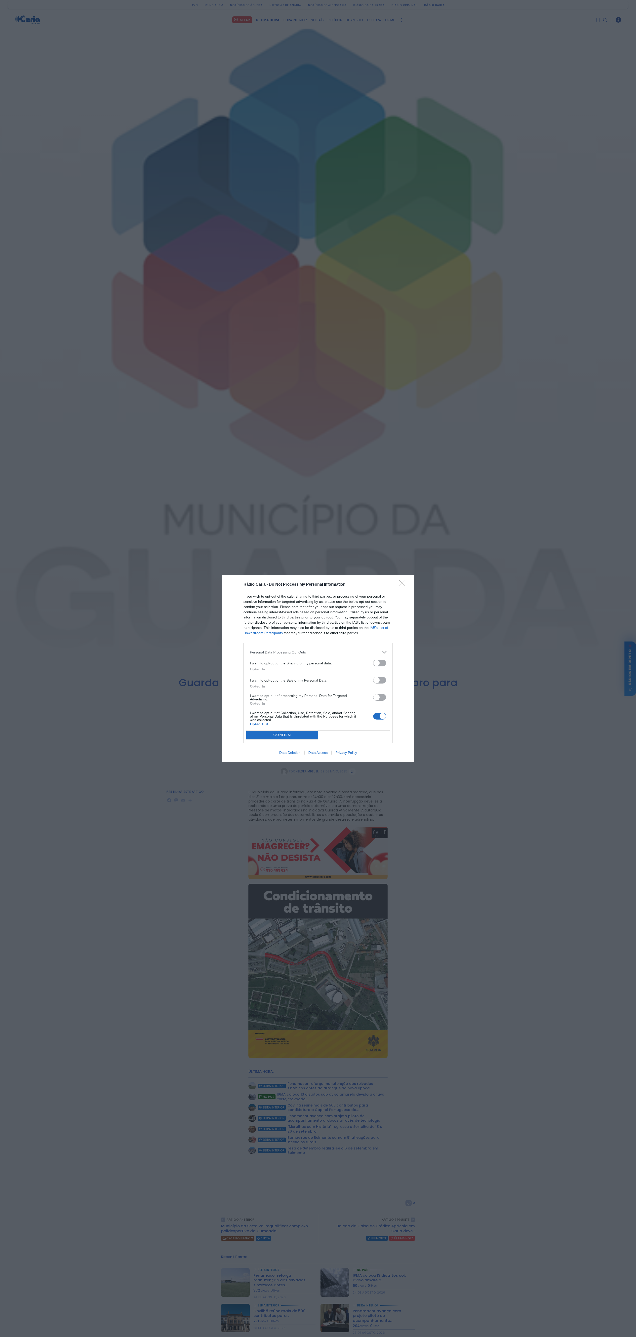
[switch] (379, 663)
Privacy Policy (346, 753)
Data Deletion (290, 753)
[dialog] (318, 668)
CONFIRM (282, 734)
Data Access (318, 753)
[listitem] (318, 652)
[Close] (404, 584)
